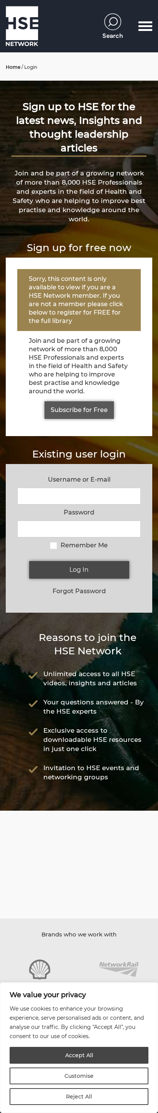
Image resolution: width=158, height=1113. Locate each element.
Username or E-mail (79, 479)
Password (79, 512)
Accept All (79, 1055)
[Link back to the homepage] (22, 26)
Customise (79, 1075)
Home (13, 67)
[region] (79, 1047)
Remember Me (84, 545)
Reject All (79, 1096)
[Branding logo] (39, 969)
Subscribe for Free (79, 410)
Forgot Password (79, 591)
